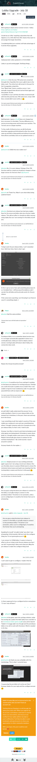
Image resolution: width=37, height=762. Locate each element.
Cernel (7, 357)
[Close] (33, 700)
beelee (7, 146)
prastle (7, 74)
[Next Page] (22, 739)
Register (6, 733)
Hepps (7, 310)
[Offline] (3, 24)
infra (16, 119)
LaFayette (8, 24)
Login (12, 733)
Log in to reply (30, 17)
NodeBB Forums (21, 754)
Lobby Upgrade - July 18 (20, 513)
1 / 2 (18, 739)
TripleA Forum (18, 3)
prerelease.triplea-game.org (12, 621)
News (3, 13)
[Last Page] (26, 739)
